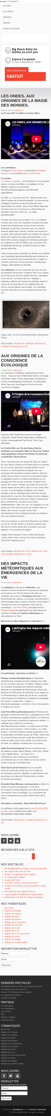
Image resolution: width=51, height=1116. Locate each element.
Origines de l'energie (23, 344)
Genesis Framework (38, 1109)
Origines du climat (23, 554)
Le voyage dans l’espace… (16, 877)
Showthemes (18, 1109)
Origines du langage (13, 939)
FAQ (2, 1014)
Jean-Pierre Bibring (20, 607)
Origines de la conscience (15, 922)
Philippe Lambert (8, 610)
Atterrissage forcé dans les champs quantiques (24, 897)
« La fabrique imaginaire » (11, 181)
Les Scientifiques (8, 1009)
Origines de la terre (23, 820)
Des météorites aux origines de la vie (20, 891)
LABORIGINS (19, 110)
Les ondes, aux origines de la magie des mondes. (24, 100)
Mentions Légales (8, 1017)
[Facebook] (4, 841)
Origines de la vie (19, 346)
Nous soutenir (11, 28)
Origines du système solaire (16, 942)
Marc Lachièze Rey (32, 173)
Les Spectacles (7, 1006)
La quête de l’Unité (12, 880)
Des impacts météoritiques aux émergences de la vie (22, 570)
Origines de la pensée (13, 925)
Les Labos (8, 11)
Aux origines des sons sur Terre (18, 871)
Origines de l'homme (13, 914)
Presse (6, 23)
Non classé (9, 908)
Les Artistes (6, 1011)
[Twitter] (10, 841)
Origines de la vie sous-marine (17, 934)
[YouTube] (17, 841)
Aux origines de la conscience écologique (22, 360)
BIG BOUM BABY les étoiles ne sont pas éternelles (26, 868)
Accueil (7, 5)
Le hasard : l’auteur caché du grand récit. (21, 883)
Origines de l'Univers (13, 919)
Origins (7, 17)
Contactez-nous (7, 1020)
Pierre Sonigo (16, 170)
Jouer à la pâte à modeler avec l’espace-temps (24, 894)
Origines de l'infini (12, 916)
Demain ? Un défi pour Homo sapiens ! (20, 874)
